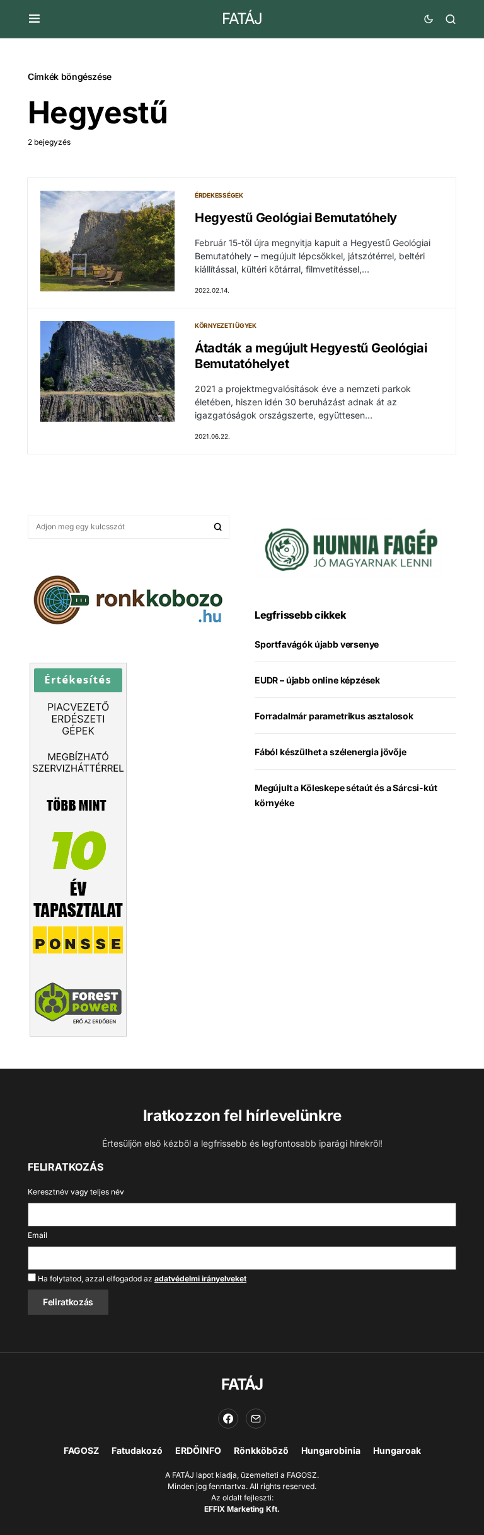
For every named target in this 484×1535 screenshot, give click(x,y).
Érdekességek (219, 195)
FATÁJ (242, 18)
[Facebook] (228, 1418)
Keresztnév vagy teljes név (76, 1191)
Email (37, 1235)
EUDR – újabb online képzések (317, 680)
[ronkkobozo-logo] (128, 598)
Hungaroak (397, 1450)
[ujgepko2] (349, 545)
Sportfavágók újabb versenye (317, 644)
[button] (34, 18)
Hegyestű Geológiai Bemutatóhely (296, 217)
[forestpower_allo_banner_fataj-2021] (78, 848)
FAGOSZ (81, 1450)
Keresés (218, 526)
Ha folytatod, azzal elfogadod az (141, 1278)
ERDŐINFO (198, 1450)
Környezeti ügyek (225, 325)
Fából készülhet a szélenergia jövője (330, 751)
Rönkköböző (261, 1450)
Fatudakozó (137, 1450)
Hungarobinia (330, 1450)
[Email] (256, 1418)
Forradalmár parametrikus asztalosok (334, 716)
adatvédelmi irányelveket (200, 1278)
